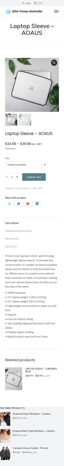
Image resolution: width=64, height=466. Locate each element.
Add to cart (34, 177)
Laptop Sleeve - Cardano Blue (41, 370)
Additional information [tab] (18, 230)
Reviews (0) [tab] (12, 238)
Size (7, 158)
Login (28, 3)
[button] (54, 63)
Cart (40, 3)
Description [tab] (12, 222)
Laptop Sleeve (23, 188)
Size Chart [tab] (11, 246)
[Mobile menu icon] (57, 11)
